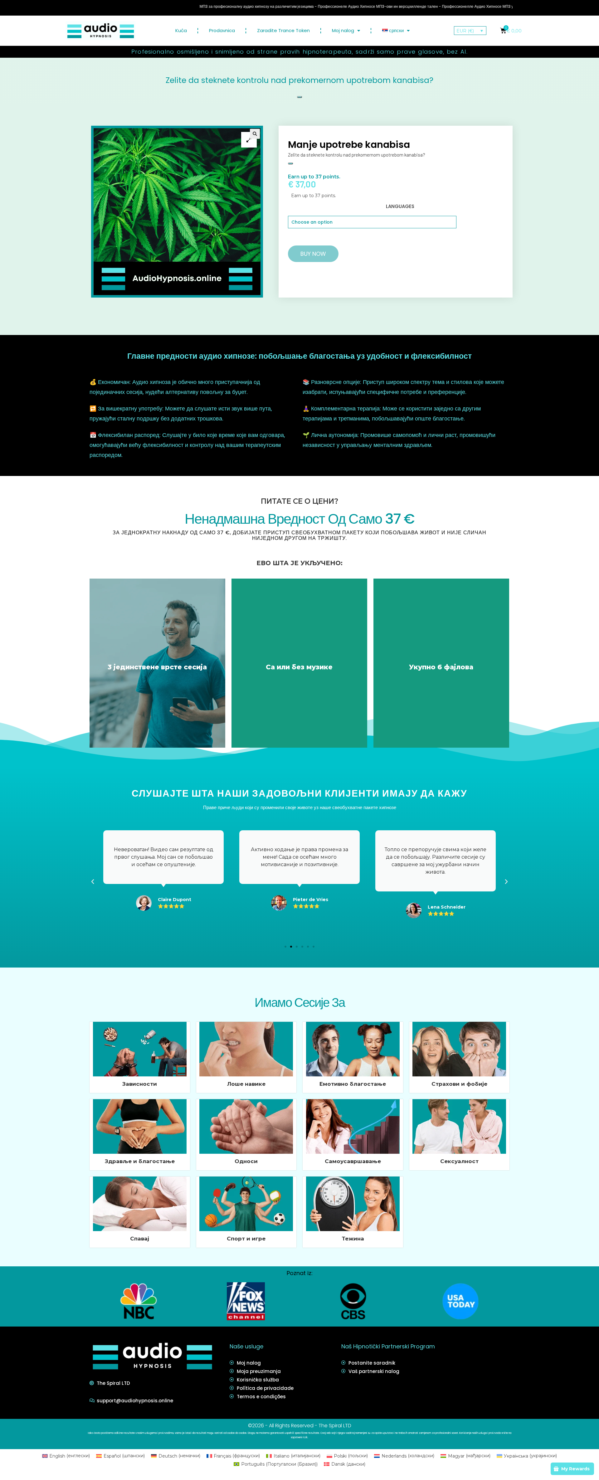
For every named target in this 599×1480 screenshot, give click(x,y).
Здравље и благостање (140, 1161)
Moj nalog (343, 30)
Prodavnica (222, 30)
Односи (246, 1161)
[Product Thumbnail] (249, 140)
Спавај (139, 1238)
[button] (285, 947)
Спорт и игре (246, 1238)
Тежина (353, 1238)
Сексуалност (459, 1161)
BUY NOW (313, 254)
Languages (400, 206)
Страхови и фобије (459, 1084)
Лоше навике (246, 1084)
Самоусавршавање (353, 1161)
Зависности (139, 1084)
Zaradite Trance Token (283, 30)
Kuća (181, 30)
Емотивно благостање (352, 1084)
